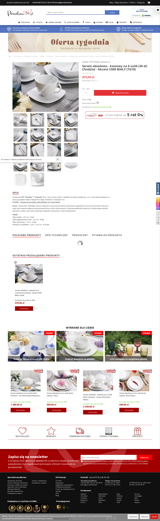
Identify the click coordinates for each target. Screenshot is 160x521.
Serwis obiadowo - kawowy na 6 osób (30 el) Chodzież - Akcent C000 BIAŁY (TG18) (28, 292)
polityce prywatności (61, 518)
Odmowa (144, 517)
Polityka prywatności (63, 487)
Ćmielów (84, 498)
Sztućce (39, 22)
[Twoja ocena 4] (90, 73)
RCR (100, 502)
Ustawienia (133, 517)
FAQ (57, 493)
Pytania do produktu (107, 235)
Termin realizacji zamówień (18, 483)
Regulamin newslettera (64, 485)
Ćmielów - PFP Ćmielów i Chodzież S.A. (96, 62)
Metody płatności (14, 489)
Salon (111, 22)
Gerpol (119, 498)
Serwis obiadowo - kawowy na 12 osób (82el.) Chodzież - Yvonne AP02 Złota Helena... (97, 397)
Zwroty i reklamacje (39, 481)
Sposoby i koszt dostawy (17, 487)
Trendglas (138, 496)
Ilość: (84, 89)
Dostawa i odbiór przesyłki (18, 485)
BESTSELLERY (22, 436)
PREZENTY (137, 436)
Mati (136, 498)
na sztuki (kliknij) (54, 202)
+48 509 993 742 (38, 2)
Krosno (137, 494)
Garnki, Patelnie (54, 22)
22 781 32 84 (115, 485)
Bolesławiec (103, 494)
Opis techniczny (56, 235)
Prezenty (123, 22)
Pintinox (119, 496)
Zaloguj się (140, 2)
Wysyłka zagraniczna (15, 491)
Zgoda (154, 517)
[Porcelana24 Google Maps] (158, 218)
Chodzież (84, 496)
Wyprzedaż (137, 22)
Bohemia (102, 500)
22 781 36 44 (49, 2)
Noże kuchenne (73, 22)
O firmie (132, 2)
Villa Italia (102, 496)
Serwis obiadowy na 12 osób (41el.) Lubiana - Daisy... (60, 394)
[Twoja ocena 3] (88, 73)
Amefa (119, 500)
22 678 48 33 (139, 484)
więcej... (137, 502)
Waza (101, 498)
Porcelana (25, 22)
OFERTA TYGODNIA (109, 436)
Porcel (83, 502)
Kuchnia (99, 22)
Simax (136, 500)
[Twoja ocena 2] (85, 73)
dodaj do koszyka (121, 93)
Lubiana (83, 494)
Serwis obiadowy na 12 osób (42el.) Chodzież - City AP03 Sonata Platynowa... (26, 394)
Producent (80, 235)
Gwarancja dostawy (15, 481)
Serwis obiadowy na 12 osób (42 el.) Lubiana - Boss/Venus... (132, 394)
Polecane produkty (26, 235)
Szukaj (112, 12)
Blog (111, 2)
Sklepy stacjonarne (121, 2)
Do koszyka (24, 308)
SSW (118, 502)
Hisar (118, 494)
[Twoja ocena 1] (83, 73)
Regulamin (59, 483)
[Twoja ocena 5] (92, 73)
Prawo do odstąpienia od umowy (65, 490)
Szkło (87, 22)
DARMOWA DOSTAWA (80, 436)
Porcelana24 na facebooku (158, 188)
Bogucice (84, 500)
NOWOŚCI (51, 436)
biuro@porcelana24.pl (63, 2)
